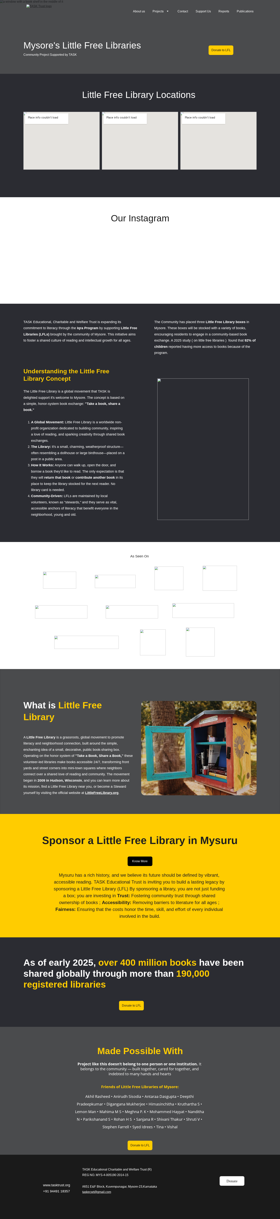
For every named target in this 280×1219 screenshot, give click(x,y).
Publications (245, 11)
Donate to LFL (221, 50)
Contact (183, 11)
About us (139, 11)
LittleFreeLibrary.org (101, 793)
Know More (140, 861)
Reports (223, 11)
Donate (232, 1181)
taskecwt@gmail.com (96, 1192)
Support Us (203, 11)
